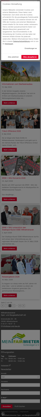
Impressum (9, 44)
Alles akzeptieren (30, 57)
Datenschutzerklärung (21, 41)
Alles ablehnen (13, 57)
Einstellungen (30, 48)
